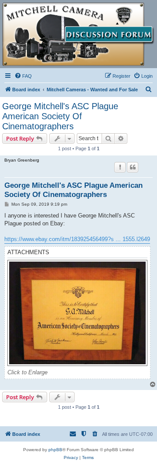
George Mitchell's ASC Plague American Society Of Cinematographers (60, 116)
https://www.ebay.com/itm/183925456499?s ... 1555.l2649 (77, 239)
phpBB (55, 449)
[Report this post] (120, 167)
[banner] (78, 34)
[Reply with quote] (132, 167)
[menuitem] (23, 76)
